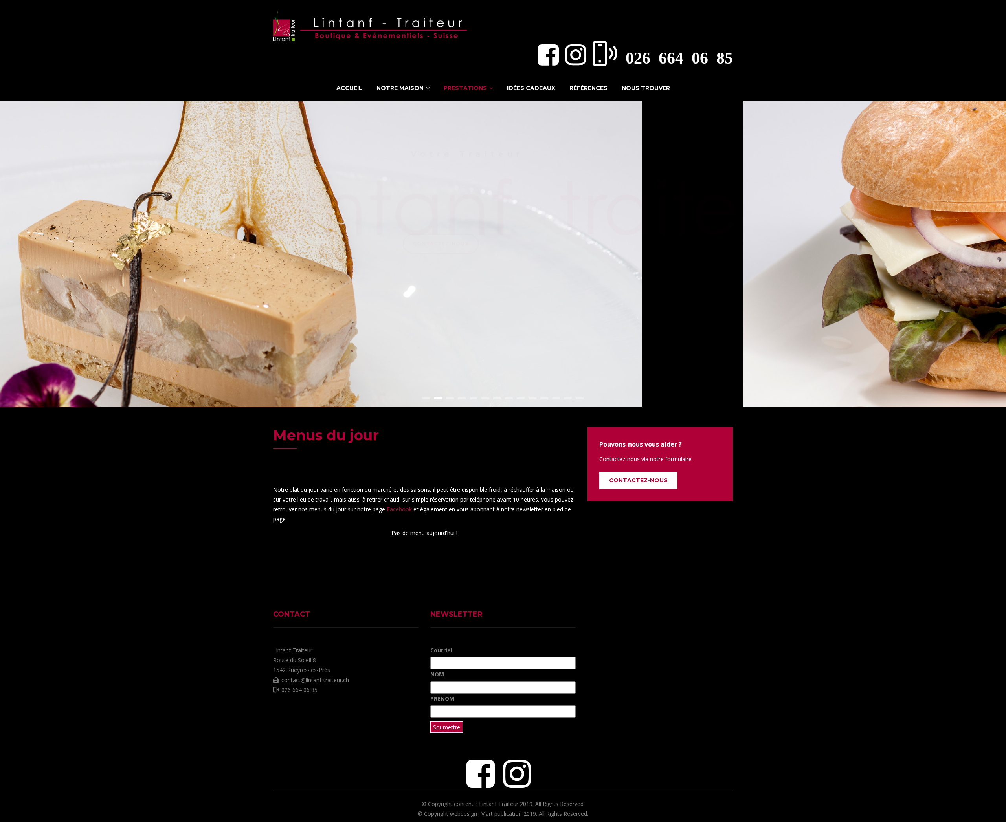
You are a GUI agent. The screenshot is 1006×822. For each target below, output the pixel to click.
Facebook (400, 509)
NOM (437, 674)
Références (588, 88)
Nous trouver (646, 88)
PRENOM (442, 698)
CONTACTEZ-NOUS (638, 480)
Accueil (349, 88)
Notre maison (400, 88)
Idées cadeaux (531, 88)
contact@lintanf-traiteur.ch (315, 680)
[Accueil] (371, 23)
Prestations (466, 88)
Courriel (441, 650)
